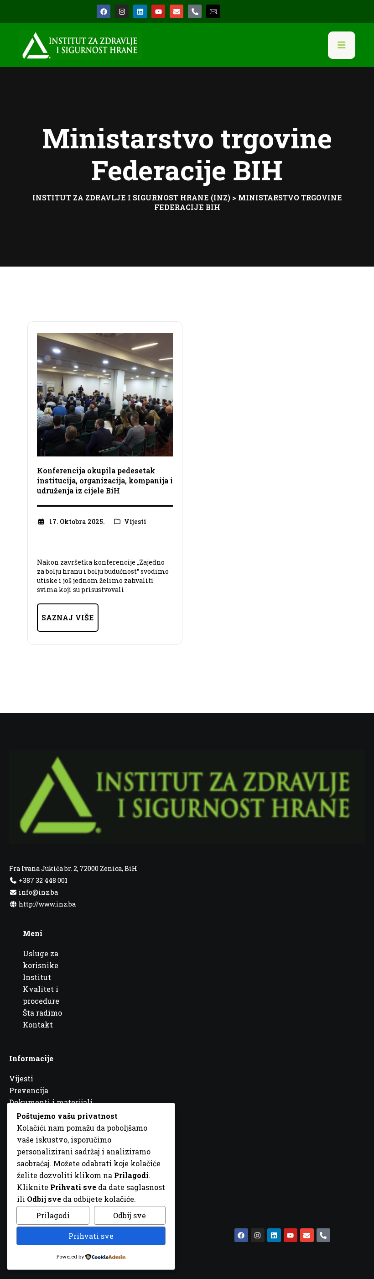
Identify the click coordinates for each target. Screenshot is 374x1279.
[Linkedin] (140, 11)
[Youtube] (158, 11)
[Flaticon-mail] (213, 11)
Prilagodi (53, 1215)
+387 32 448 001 (42, 880)
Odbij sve (129, 1215)
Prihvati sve (91, 1236)
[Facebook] (103, 11)
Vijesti (135, 521)
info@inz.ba (38, 892)
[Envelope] (176, 11)
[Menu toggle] (341, 45)
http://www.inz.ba (46, 904)
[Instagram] (122, 11)
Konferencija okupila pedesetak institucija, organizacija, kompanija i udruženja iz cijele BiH (105, 480)
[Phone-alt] (195, 11)
